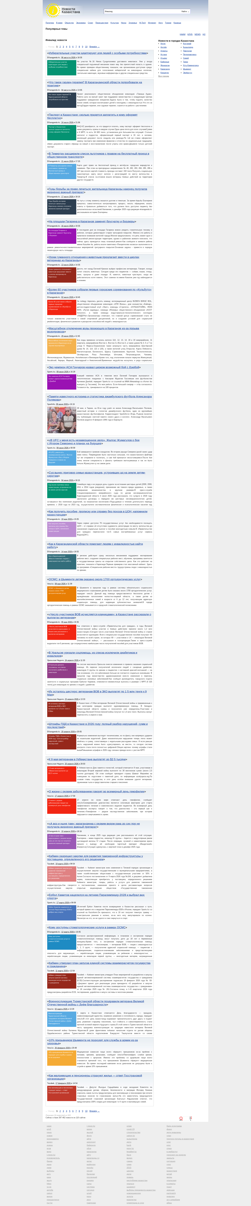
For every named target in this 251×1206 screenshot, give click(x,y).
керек (89, 1129)
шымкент (131, 1187)
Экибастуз (187, 73)
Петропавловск (189, 54)
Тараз (185, 62)
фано (169, 1129)
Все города (163, 76)
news (49, 1132)
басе (129, 1155)
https (49, 1183)
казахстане (172, 1171)
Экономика (81, 23)
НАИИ (159, 34)
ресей (89, 1171)
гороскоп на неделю (176, 1155)
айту (89, 1155)
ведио (129, 1158)
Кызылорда (188, 47)
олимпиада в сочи (135, 1203)
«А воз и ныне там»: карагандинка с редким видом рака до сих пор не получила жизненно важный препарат (93, 825)
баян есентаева (174, 1126)
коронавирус (53, 1139)
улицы (170, 1167)
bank (129, 1145)
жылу (49, 1180)
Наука (123, 23)
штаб (89, 1193)
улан (169, 1135)
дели (129, 1174)
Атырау (164, 58)
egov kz (130, 1148)
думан (50, 1145)
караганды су (93, 1158)
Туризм (168, 23)
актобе (50, 1190)
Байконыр (165, 62)
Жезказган (165, 65)
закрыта (170, 1158)
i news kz (91, 1126)
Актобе (164, 47)
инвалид (171, 1196)
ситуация (171, 1161)
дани (49, 1164)
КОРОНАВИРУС (196, 34)
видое (49, 1196)
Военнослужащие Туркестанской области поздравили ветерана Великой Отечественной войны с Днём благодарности (95, 1003)
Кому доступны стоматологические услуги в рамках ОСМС (87, 927)
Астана (164, 54)
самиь (129, 1161)
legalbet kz (132, 1151)
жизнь (169, 1177)
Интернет (152, 23)
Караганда (165, 69)
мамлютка (131, 1199)
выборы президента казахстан (141, 1190)
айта (89, 1139)
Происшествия (101, 23)
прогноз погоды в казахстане (180, 1139)
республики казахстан (137, 1180)
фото (89, 1135)
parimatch (171, 1193)
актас (89, 1161)
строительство (133, 1132)
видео (49, 1142)
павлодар (91, 1203)
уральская (171, 1180)
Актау (163, 43)
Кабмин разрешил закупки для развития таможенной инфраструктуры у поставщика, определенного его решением (95, 858)
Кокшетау (165, 73)
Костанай (187, 43)
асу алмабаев (173, 1199)
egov (89, 1196)
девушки (171, 1190)
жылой (90, 1132)
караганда (91, 1151)
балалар (91, 1174)
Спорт (90, 23)
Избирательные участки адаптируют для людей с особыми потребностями (98, 53)
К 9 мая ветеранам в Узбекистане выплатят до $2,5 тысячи (87, 759)
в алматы (171, 1183)
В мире (59, 23)
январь (130, 1177)
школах (130, 1171)
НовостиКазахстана (71, 10)
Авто (160, 23)
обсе (89, 1148)
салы (89, 1183)
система (91, 1187)
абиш (169, 1203)
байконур (91, 1145)
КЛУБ (167, 34)
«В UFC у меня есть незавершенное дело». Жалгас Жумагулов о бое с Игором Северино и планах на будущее (93, 442)
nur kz (49, 1203)
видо (49, 1151)
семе (129, 1164)
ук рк (49, 1187)
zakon (49, 1193)
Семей (186, 58)
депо (129, 1142)
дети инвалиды (174, 1132)
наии (49, 1126)
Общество (69, 23)
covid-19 (131, 1129)
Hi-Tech (142, 23)
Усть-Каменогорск (191, 65)
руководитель (53, 1158)
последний (92, 1177)
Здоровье (133, 23)
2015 (129, 1167)
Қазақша (177, 23)
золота (130, 1196)
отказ (169, 1148)
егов (49, 1148)
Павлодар (187, 51)
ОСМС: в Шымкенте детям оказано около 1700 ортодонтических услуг (95, 579)
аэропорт (91, 1142)
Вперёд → (94, 46)
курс (169, 1145)
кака (49, 1177)
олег (169, 1142)
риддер (90, 1180)
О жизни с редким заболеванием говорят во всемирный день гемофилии (96, 791)
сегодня (90, 1190)
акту (49, 1174)
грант (169, 1187)
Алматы (164, 51)
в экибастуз (172, 1151)
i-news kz (51, 1155)
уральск (130, 1183)
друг (89, 1199)
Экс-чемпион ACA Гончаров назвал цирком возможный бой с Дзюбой (94, 367)
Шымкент (187, 69)
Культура (115, 23)
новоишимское (134, 1193)
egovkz (90, 1167)
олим (129, 1126)
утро (169, 1164)
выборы (50, 1171)
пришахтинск (53, 1199)
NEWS (175, 34)
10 (86, 46)
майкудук (91, 1164)
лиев (49, 1167)
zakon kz (131, 1135)
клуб (49, 1129)
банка (49, 1161)
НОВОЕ (183, 34)
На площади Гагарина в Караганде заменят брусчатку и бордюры (92, 221)
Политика (50, 23)
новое (49, 1135)
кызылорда (132, 1139)
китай (169, 1174)
